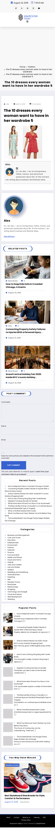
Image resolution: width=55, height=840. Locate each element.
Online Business (14, 574)
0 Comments (36, 104)
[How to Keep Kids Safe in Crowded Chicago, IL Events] (27, 267)
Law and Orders (14, 567)
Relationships (13, 587)
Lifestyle (11, 570)
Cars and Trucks (14, 538)
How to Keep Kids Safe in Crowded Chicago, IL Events (24, 286)
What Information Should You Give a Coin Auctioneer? (29, 503)
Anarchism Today (16, 822)
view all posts (9, 236)
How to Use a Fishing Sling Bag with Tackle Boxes (27, 498)
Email (3, 440)
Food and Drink (13, 555)
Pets (9, 579)
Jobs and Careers (15, 565)
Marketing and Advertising (18, 572)
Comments (5, 402)
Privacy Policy (26, 819)
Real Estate (12, 584)
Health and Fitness (15, 557)
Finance (11, 552)
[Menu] (27, 21)
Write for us (26, 817)
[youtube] (39, 8)
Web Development (15, 597)
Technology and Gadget (17, 592)
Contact (16, 817)
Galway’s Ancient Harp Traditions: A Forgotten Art (26, 796)
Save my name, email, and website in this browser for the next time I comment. (27, 457)
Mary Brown (13, 281)
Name (3, 426)
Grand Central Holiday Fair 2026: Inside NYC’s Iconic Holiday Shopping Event (23, 376)
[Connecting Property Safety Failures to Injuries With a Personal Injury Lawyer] (27, 312)
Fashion (11, 547)
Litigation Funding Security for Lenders (22, 501)
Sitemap (37, 817)
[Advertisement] (27, 42)
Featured (11, 550)
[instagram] (33, 8)
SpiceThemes (40, 822)
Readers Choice (14, 582)
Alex (7, 104)
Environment (12, 545)
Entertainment (13, 543)
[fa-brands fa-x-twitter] (22, 8)
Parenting (11, 577)
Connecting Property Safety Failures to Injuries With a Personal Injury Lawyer (25, 331)
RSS (44, 817)
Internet (10, 562)
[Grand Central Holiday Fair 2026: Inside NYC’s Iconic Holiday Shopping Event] (27, 357)
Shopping (11, 589)
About (8, 817)
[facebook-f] (16, 8)
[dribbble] (27, 8)
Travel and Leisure (15, 594)
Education (12, 540)
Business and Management (18, 535)
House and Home (14, 560)
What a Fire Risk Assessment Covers (22, 511)
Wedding (11, 599)
